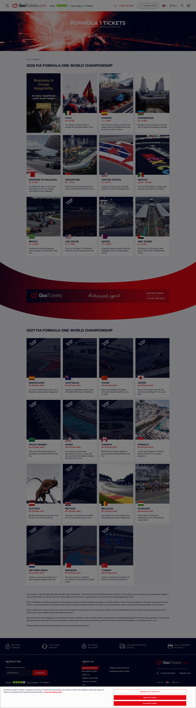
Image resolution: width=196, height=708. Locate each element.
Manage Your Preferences (150, 691)
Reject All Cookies (150, 697)
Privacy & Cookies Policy (53, 692)
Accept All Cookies (150, 703)
